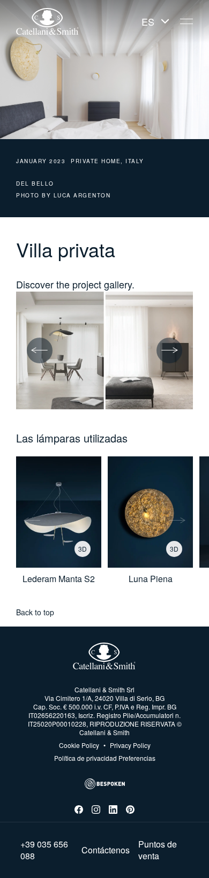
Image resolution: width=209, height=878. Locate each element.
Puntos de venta (157, 850)
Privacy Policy (127, 745)
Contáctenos (105, 850)
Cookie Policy (79, 745)
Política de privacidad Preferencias (104, 757)
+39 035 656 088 (44, 850)
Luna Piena (151, 579)
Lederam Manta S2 (59, 579)
